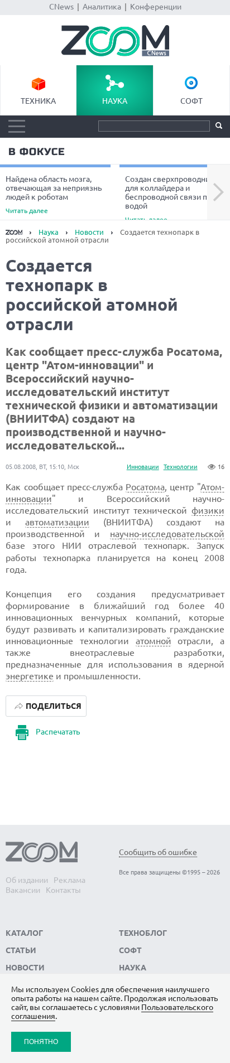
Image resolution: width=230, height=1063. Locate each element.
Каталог (24, 933)
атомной (153, 641)
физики (207, 510)
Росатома (145, 487)
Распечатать (58, 731)
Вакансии (23, 890)
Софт (191, 100)
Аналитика (102, 6)
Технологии (181, 466)
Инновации (143, 466)
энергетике (30, 676)
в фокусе (36, 152)
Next (218, 192)
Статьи (21, 950)
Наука (114, 100)
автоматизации (57, 522)
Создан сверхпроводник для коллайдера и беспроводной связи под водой (170, 199)
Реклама (69, 880)
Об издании (27, 880)
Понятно (41, 1041)
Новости (89, 232)
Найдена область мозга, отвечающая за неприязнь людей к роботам (54, 194)
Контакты (63, 890)
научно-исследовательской (167, 534)
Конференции (155, 6)
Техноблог (143, 933)
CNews (61, 6)
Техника (38, 100)
